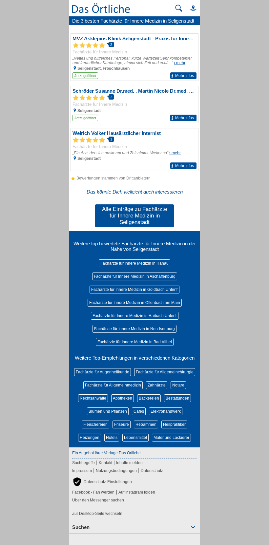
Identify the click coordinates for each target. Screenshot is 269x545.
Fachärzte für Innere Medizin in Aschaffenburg (135, 276)
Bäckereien (149, 398)
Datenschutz (152, 470)
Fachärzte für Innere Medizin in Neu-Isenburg (134, 329)
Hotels (111, 437)
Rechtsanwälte (93, 398)
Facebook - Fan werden (93, 492)
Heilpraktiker (174, 424)
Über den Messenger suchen (98, 500)
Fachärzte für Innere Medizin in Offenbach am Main (134, 302)
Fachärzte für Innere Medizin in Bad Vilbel (134, 342)
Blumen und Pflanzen (108, 411)
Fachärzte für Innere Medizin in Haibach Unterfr (135, 315)
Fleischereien (95, 424)
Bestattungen (177, 398)
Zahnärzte (157, 385)
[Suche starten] (179, 8)
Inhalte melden (129, 462)
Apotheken (122, 398)
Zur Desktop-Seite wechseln (97, 513)
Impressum (82, 470)
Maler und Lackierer (171, 437)
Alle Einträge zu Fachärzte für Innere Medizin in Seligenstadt (134, 215)
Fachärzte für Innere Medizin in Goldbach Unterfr (134, 289)
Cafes (139, 411)
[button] (190, 8)
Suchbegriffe (83, 462)
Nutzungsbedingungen (116, 470)
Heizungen (89, 437)
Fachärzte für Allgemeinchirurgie (165, 372)
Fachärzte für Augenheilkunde (102, 372)
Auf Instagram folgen (136, 492)
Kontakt (105, 462)
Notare (178, 385)
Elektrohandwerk (166, 411)
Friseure (121, 424)
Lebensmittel (135, 437)
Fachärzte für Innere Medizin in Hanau (134, 263)
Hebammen (145, 424)
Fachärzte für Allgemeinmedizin (113, 385)
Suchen (81, 527)
